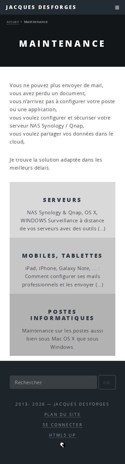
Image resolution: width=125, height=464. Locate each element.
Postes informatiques (62, 314)
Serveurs (62, 200)
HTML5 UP (62, 435)
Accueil (13, 21)
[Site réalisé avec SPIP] (62, 446)
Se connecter (63, 424)
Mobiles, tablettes (62, 255)
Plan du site (62, 414)
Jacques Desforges (41, 7)
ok (107, 383)
